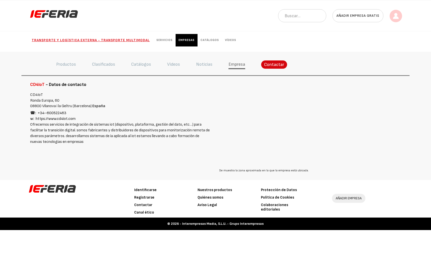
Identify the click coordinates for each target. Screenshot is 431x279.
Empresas (187, 40)
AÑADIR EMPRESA (349, 198)
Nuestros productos (215, 190)
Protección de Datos (279, 190)
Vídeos (230, 40)
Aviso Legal (207, 205)
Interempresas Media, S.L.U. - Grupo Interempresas (223, 224)
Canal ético (144, 212)
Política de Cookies (277, 197)
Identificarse (145, 190)
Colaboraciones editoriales (274, 207)
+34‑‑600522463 (52, 113)
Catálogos (210, 40)
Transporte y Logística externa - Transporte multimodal (91, 40)
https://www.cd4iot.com (56, 118)
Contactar (274, 64)
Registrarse (144, 197)
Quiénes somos (210, 197)
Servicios (164, 40)
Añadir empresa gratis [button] (357, 15)
